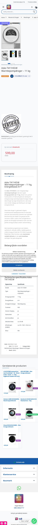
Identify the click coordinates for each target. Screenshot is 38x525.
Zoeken (34, 12)
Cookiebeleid (15, 273)
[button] (35, 251)
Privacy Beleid (22, 273)
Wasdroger (27, 17)
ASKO (14, 350)
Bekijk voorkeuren (19, 270)
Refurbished (4, 64)
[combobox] (17, 12)
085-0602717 (19, 508)
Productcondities (32, 2)
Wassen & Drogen (13, 17)
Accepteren (19, 265)
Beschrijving (9, 174)
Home (3, 17)
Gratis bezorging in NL (19, 2)
